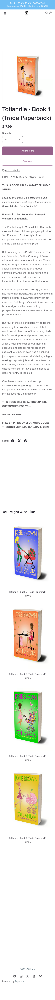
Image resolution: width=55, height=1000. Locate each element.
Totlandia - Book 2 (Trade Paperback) (27, 591)
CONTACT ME (27, 968)
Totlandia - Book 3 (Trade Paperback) (27, 756)
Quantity (6, 133)
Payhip (18, 981)
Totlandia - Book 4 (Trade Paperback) (27, 838)
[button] (23, 982)
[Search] (46, 13)
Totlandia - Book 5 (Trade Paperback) (27, 674)
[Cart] (52, 13)
